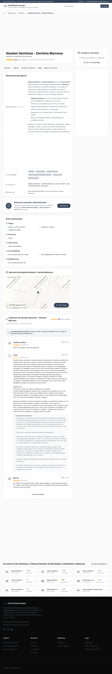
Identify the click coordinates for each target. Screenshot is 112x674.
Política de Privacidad (92, 649)
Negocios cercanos (51, 68)
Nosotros (34, 643)
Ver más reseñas (38, 494)
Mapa (40, 68)
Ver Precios (64, 206)
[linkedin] (12, 629)
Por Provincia (69, 6)
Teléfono (16, 68)
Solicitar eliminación (10, 649)
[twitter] (4, 629)
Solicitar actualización (10, 643)
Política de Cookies (91, 646)
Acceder (105, 6)
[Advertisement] (56, 31)
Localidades (35, 649)
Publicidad (61, 643)
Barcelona (11, 13)
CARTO (19, 277)
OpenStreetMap (12, 277)
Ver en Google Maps (93, 62)
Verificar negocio (63, 646)
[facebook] (8, 629)
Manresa (22, 13)
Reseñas (7, 68)
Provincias (34, 652)
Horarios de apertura (28, 68)
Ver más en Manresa (98, 564)
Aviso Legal (89, 643)
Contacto (34, 646)
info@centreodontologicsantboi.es (98, 1)
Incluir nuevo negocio (10, 646)
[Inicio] (4, 13)
